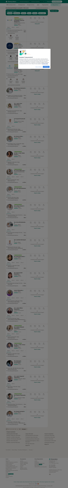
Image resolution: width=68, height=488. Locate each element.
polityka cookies (45, 63)
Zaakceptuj (46, 66)
